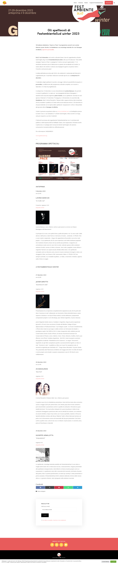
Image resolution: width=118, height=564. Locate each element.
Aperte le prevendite (48, 49)
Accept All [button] (113, 561)
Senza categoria (41, 491)
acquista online (40, 207)
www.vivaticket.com (63, 111)
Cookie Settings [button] (105, 561)
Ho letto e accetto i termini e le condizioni (54, 520)
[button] (114, 3)
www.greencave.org (41, 135)
